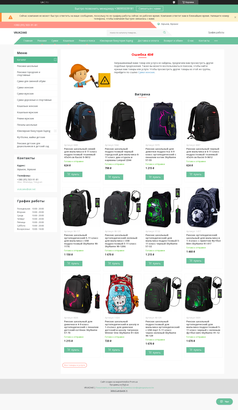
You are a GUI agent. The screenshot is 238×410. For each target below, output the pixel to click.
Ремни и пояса (87, 41)
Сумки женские (25, 87)
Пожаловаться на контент (108, 387)
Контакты (204, 41)
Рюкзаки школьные (27, 65)
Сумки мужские (25, 93)
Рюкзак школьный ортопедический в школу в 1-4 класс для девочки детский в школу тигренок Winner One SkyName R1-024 (122, 327)
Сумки (54, 41)
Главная (28, 41)
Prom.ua (134, 381)
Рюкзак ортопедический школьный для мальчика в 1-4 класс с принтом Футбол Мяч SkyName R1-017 (203, 239)
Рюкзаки (42, 41)
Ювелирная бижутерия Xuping (116, 41)
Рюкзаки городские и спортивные (28, 74)
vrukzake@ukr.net (26, 189)
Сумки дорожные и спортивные (34, 99)
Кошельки (68, 41)
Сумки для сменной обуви (31, 81)
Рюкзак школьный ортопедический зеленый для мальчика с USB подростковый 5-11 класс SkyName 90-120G (121, 241)
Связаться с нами (150, 8)
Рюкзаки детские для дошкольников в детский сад (33, 145)
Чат (227, 401)
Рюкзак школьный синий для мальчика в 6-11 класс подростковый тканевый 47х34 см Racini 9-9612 (80, 153)
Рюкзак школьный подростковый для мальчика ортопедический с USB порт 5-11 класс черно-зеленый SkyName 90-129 (163, 328)
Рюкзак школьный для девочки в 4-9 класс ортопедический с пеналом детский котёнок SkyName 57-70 (81, 327)
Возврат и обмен (173, 41)
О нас (191, 41)
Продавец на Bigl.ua (119, 384)
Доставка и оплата (148, 41)
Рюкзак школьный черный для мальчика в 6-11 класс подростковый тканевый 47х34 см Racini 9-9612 (202, 153)
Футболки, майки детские (31, 137)
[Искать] (164, 33)
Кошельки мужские (27, 112)
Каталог (21, 59)
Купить (75, 174)
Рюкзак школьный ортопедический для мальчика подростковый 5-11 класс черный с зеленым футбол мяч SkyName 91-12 (203, 327)
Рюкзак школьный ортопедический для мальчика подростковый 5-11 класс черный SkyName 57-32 (163, 241)
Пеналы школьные (27, 124)
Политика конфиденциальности (138, 387)
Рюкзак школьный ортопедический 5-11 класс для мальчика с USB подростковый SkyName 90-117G (81, 241)
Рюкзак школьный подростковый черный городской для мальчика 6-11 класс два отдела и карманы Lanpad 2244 (122, 154)
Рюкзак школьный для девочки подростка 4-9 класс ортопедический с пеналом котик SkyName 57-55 (161, 154)
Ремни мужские (25, 118)
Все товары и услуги (74, 365)
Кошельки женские (27, 106)
